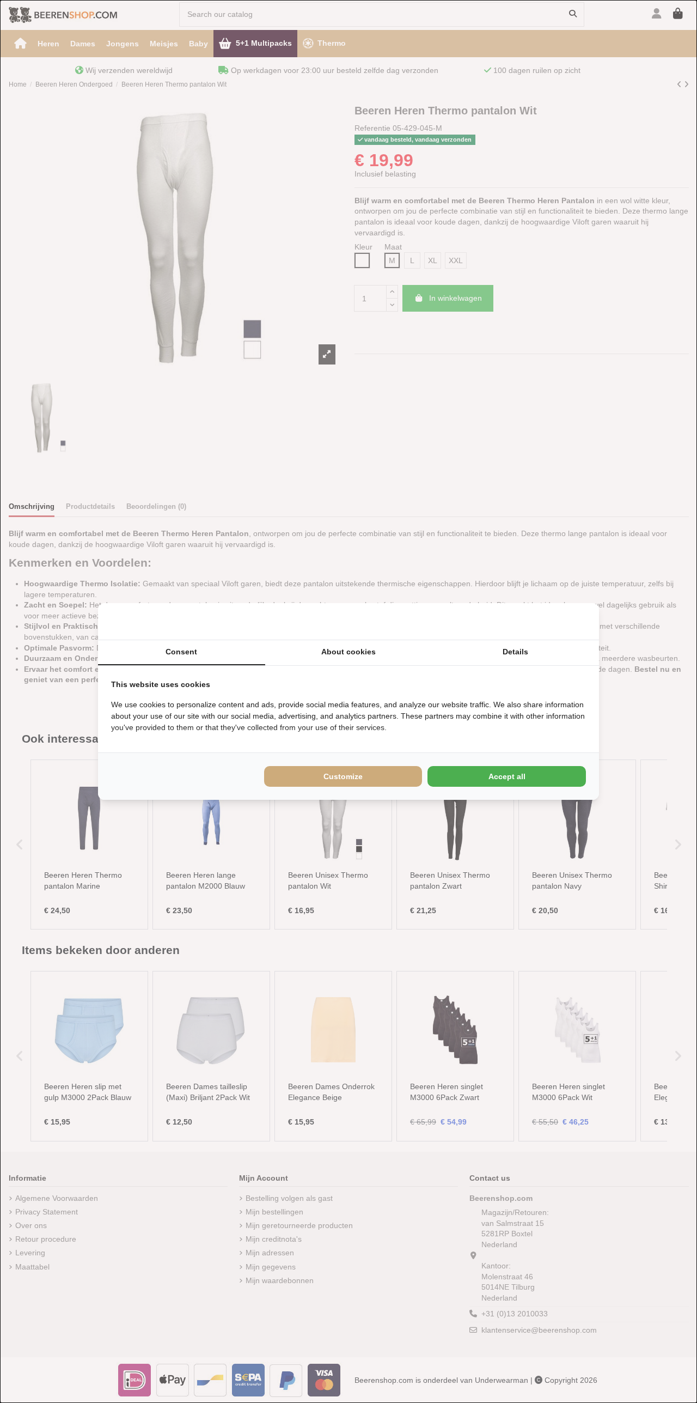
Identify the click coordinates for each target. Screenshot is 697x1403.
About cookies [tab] (348, 651)
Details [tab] (515, 651)
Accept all (506, 776)
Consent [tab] (181, 651)
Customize (343, 776)
